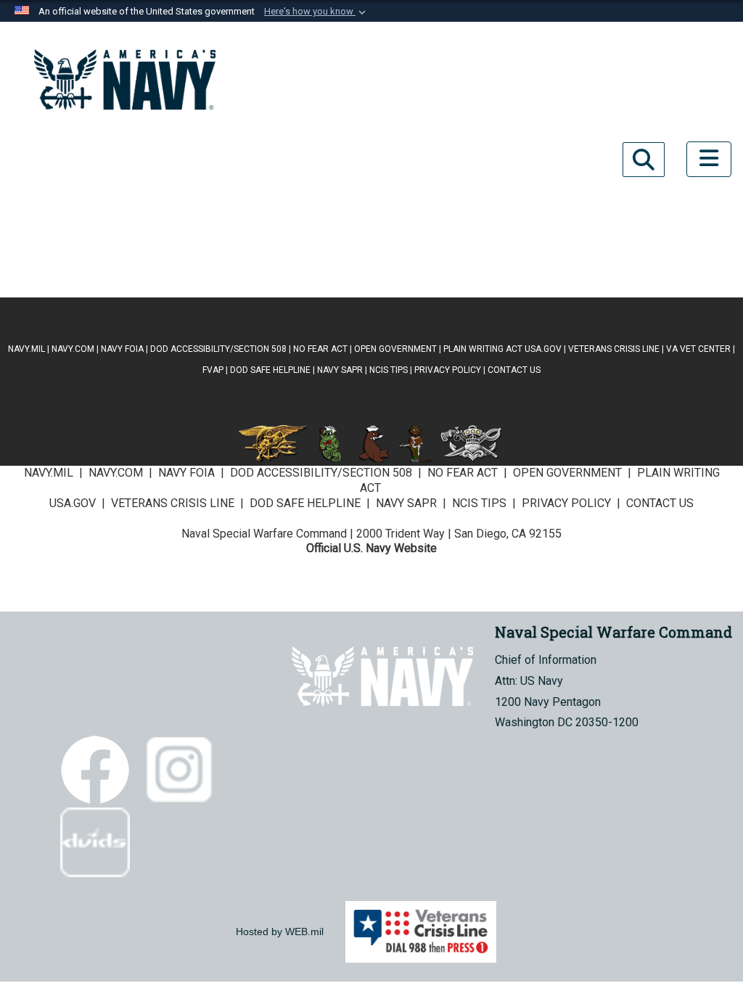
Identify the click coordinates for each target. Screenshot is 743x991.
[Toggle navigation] (708, 159)
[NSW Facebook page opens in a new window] (83, 159)
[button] (316, 11)
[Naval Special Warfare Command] (124, 79)
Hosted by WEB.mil (280, 931)
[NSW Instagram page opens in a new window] (166, 159)
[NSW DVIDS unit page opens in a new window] (125, 232)
